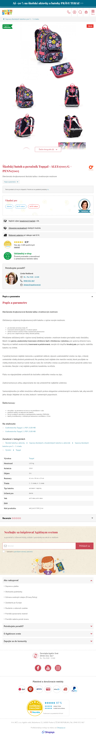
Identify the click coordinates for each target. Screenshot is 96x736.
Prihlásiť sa (84, 545)
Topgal (18, 450)
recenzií (17, 247)
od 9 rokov (20, 206)
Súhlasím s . (19, 552)
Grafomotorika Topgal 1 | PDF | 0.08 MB (20, 428)
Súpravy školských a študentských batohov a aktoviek (50, 443)
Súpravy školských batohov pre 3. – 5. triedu (22, 19)
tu (48, 189)
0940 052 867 (29, 281)
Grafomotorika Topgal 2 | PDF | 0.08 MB (20, 431)
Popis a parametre (11, 296)
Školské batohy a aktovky (15, 443)
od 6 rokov (34, 206)
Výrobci (8, 450)
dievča (9, 206)
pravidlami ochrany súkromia (23, 552)
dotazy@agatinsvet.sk (32, 285)
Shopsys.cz (61, 728)
